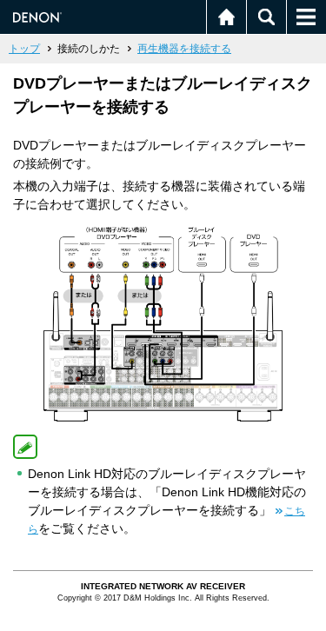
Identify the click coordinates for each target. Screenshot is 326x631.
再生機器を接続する (184, 49)
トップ (24, 49)
